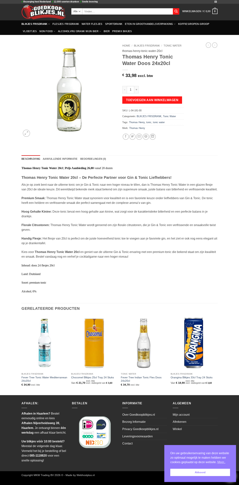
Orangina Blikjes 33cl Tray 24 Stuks (191, 377)
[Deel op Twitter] (132, 137)
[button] (200, 11)
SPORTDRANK (113, 24)
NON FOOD (46, 31)
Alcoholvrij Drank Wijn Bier (78, 31)
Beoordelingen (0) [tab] (93, 158)
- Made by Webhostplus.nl (79, 475)
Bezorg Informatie (134, 421)
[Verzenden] (176, 11)
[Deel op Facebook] (126, 137)
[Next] (216, 355)
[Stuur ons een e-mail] (216, 2)
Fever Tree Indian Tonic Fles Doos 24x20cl (141, 379)
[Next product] (208, 45)
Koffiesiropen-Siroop (193, 24)
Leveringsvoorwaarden (137, 436)
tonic (148, 122)
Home (126, 45)
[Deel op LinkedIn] (153, 137)
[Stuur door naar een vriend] (139, 137)
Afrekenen (179, 421)
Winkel (177, 429)
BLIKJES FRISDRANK (34, 24)
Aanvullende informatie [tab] (60, 158)
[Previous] (21, 355)
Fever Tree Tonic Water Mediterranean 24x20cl (44, 379)
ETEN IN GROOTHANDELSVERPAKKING (149, 24)
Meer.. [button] (221, 462)
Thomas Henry (137, 122)
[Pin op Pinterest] (146, 137)
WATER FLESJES (92, 24)
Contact (127, 443)
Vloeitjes (30, 31)
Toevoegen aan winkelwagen (152, 100)
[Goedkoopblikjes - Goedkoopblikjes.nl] (43, 12)
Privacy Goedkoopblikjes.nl (140, 429)
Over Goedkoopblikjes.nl (138, 414)
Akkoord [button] (200, 472)
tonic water (159, 122)
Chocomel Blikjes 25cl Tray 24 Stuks (92, 377)
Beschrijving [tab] (30, 158)
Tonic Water (172, 45)
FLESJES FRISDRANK (65, 24)
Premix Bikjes (122, 31)
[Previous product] (214, 45)
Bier (107, 31)
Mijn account (181, 414)
